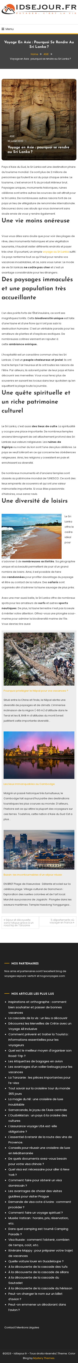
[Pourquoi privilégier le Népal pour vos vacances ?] (39, 659)
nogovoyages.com (52, 976)
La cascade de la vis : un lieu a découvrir (37, 1018)
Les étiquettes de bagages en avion (35, 1061)
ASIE (12, 136)
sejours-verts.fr (26, 976)
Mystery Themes (43, 1358)
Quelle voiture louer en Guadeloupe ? (36, 1261)
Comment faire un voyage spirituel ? (35, 1212)
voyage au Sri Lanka (56, 252)
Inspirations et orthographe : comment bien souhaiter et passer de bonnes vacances (37, 1007)
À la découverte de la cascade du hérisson (40, 1288)
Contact (9, 1327)
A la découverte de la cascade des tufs (38, 1267)
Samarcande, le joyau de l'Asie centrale (37, 1110)
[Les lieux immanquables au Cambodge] (39, 755)
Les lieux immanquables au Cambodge (29, 784)
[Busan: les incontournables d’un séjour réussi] (39, 850)
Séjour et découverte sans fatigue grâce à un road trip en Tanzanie (19, 922)
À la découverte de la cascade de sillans (38, 1272)
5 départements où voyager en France (62, 921)
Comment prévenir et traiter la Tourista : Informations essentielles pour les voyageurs (38, 1039)
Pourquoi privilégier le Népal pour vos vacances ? (36, 691)
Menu (10, 29)
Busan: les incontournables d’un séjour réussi (33, 875)
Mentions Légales (28, 1327)
